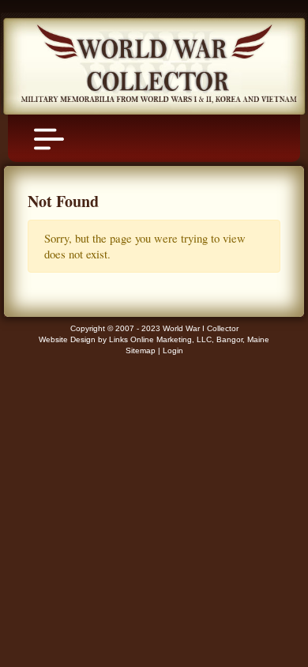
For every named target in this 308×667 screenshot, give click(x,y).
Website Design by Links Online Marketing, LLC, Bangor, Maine (154, 339)
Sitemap (141, 350)
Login (173, 350)
